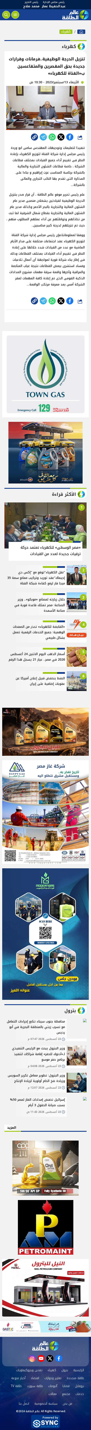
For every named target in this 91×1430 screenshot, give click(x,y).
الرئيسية (78, 1370)
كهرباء (66, 32)
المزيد (11, 1128)
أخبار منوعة (18, 1378)
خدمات (80, 1394)
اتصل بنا (24, 1404)
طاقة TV (16, 1386)
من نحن (67, 1404)
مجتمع (66, 1394)
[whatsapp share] (52, 137)
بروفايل (79, 1386)
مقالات (52, 1394)
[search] (6, 15)
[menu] (15, 15)
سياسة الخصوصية (45, 1404)
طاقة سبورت (35, 1386)
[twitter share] (60, 137)
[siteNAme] (75, 14)
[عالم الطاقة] (81, 32)
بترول (64, 1370)
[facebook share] (69, 137)
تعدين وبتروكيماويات (29, 1370)
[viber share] (43, 137)
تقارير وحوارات (52, 1378)
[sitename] (45, 1345)
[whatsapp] (34, 137)
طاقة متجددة (75, 1378)
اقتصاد (35, 1378)
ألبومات (52, 1386)
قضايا (66, 1386)
